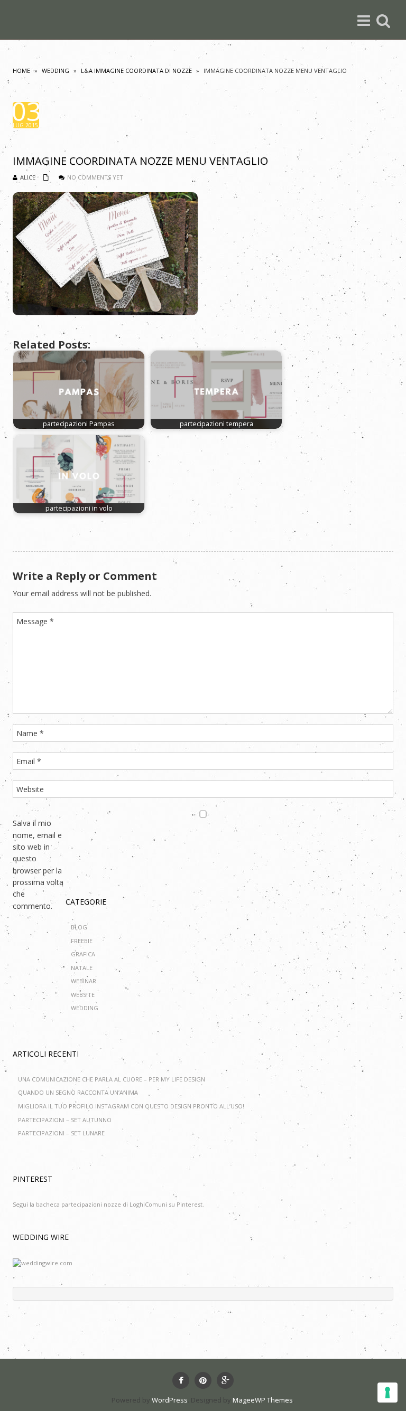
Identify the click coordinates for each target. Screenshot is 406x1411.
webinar (83, 981)
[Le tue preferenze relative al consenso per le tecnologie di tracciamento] (387, 1392)
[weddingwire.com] (42, 1262)
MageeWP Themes (263, 1400)
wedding (55, 70)
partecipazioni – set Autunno (65, 1120)
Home (21, 70)
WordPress (170, 1400)
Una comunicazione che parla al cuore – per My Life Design (111, 1079)
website (83, 995)
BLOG (79, 927)
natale (82, 968)
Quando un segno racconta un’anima (78, 1092)
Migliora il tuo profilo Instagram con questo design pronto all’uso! (131, 1106)
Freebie (82, 941)
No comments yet (95, 177)
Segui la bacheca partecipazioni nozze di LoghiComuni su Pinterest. (108, 1204)
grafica (83, 954)
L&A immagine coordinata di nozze (136, 70)
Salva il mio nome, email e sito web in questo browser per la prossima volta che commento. (38, 864)
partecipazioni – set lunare (61, 1133)
